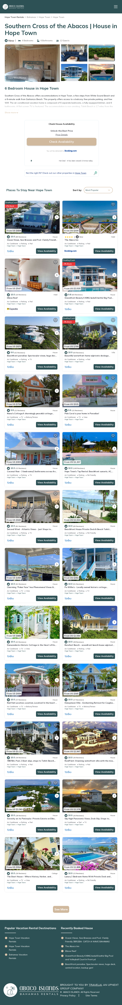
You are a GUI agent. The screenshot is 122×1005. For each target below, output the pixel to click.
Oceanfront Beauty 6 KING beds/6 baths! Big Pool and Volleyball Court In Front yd (89, 957)
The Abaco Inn (71, 240)
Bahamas (31, 17)
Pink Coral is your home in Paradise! (82, 413)
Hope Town (44, 17)
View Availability (46, 251)
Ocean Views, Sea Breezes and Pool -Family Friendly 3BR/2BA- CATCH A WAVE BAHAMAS (87, 940)
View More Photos (17, 77)
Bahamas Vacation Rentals (18, 956)
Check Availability (61, 141)
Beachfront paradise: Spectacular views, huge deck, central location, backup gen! (90, 966)
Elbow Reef (12, 298)
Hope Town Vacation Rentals (19, 940)
